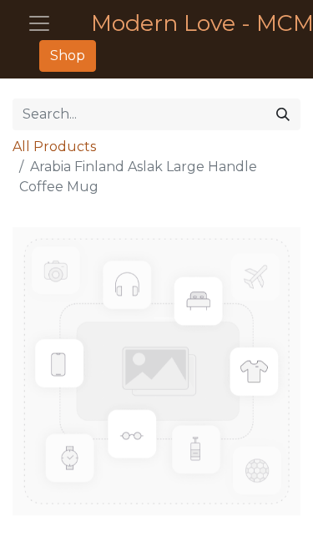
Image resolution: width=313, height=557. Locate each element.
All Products (54, 146)
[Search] (282, 114)
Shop (67, 55)
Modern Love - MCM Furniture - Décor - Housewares (189, 23)
